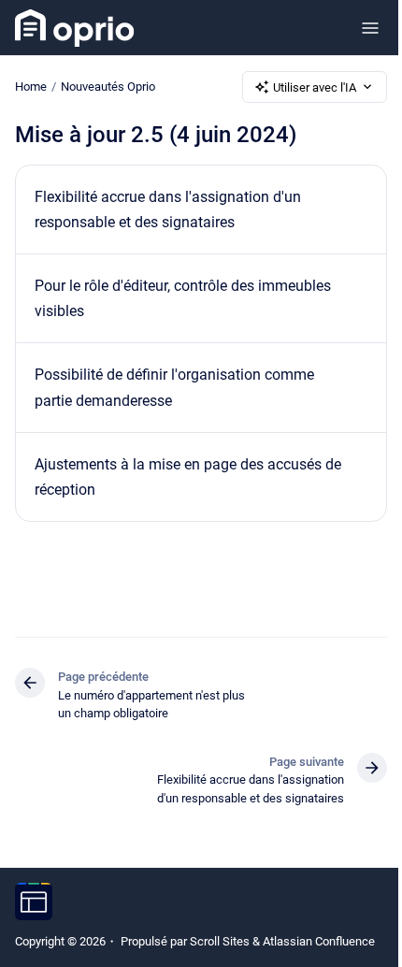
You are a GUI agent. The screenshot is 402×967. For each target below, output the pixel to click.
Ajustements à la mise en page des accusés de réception (188, 476)
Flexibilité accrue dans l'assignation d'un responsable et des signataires (168, 209)
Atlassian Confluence (319, 941)
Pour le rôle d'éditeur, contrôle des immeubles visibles (183, 298)
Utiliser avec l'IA (314, 87)
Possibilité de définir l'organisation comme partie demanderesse (174, 387)
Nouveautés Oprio (108, 86)
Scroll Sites (220, 941)
